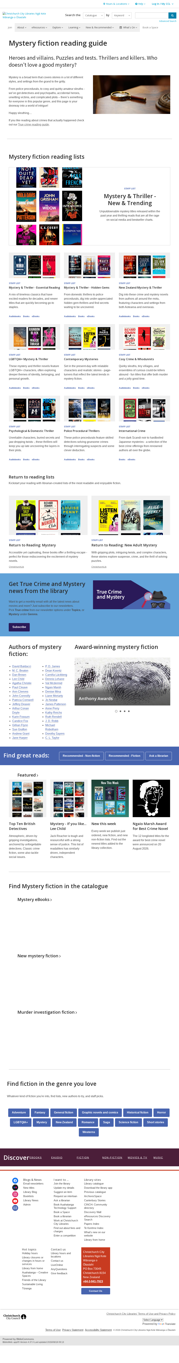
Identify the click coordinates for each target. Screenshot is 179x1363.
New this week (103, 823)
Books (26, 316)
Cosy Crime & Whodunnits (136, 359)
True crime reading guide (33, 124)
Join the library (62, 1183)
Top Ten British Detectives (22, 826)
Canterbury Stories (95, 1200)
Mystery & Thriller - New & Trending (130, 199)
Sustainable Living (32, 1284)
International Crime (132, 431)
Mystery (33, 899)
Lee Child (18, 678)
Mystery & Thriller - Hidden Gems (86, 287)
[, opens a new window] (14, 1321)
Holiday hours (30, 1253)
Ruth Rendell (53, 716)
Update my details (64, 1187)
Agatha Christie (21, 683)
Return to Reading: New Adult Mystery (124, 545)
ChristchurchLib (16, 567)
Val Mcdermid (53, 683)
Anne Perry (52, 708)
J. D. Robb (51, 720)
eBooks (36, 316)
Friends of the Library (34, 1279)
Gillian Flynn (20, 725)
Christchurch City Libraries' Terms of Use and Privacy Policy (141, 1313)
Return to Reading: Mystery (32, 545)
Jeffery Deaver (21, 704)
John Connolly (21, 695)
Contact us (57, 1260)
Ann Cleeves (20, 691)
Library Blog (30, 1191)
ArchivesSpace (93, 1196)
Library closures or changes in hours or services (33, 1261)
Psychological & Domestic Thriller (31, 431)
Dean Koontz (53, 670)
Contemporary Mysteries (81, 359)
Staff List (129, 188)
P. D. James (52, 666)
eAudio (57, 1157)
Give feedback (59, 1273)
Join (10, 27)
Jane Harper (20, 737)
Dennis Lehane (54, 678)
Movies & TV (137, 1157)
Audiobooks (15, 316)
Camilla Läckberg (56, 674)
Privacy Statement (72, 1329)
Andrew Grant (20, 733)
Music (158, 1157)
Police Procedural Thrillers (82, 431)
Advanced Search (167, 21)
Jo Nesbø (51, 699)
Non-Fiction (112, 1157)
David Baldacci (21, 666)
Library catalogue (94, 1183)
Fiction (83, 1157)
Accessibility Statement (98, 1329)
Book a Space (150, 27)
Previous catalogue (95, 1191)
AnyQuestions (59, 1269)
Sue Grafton (19, 729)
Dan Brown (19, 674)
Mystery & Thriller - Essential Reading (34, 287)
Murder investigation (46, 1012)
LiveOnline (57, 1264)
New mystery (37, 956)
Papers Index (91, 1223)
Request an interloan (65, 1196)
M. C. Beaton (20, 670)
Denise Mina (53, 691)
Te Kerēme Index (93, 1227)
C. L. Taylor (52, 737)
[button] (116, 4)
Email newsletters (33, 1183)
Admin (27, 1204)
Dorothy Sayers (55, 733)
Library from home (94, 1239)
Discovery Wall (92, 1212)
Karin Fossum (21, 716)
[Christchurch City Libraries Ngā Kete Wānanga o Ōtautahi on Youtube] (15, 1201)
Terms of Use (53, 1329)
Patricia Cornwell (23, 699)
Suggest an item (63, 1191)
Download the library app (98, 1187)
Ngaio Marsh (53, 687)
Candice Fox (20, 720)
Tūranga (26, 1288)
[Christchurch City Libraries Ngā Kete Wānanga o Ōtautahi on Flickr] (15, 1187)
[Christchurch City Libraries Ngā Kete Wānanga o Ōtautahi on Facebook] (15, 1181)
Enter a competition (65, 1235)
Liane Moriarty (54, 695)
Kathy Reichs (53, 712)
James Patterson (55, 704)
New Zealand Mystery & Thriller (140, 287)
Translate (170, 1323)
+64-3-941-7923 (93, 1281)
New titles (28, 1187)
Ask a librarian (62, 1200)
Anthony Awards (96, 698)
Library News (30, 1200)
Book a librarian (62, 1216)
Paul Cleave (20, 687)
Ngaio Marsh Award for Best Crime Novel (150, 826)
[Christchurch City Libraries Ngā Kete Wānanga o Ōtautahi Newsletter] (15, 1208)
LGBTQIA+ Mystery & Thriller (28, 359)
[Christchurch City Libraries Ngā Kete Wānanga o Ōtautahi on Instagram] (15, 1194)
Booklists (28, 1196)
